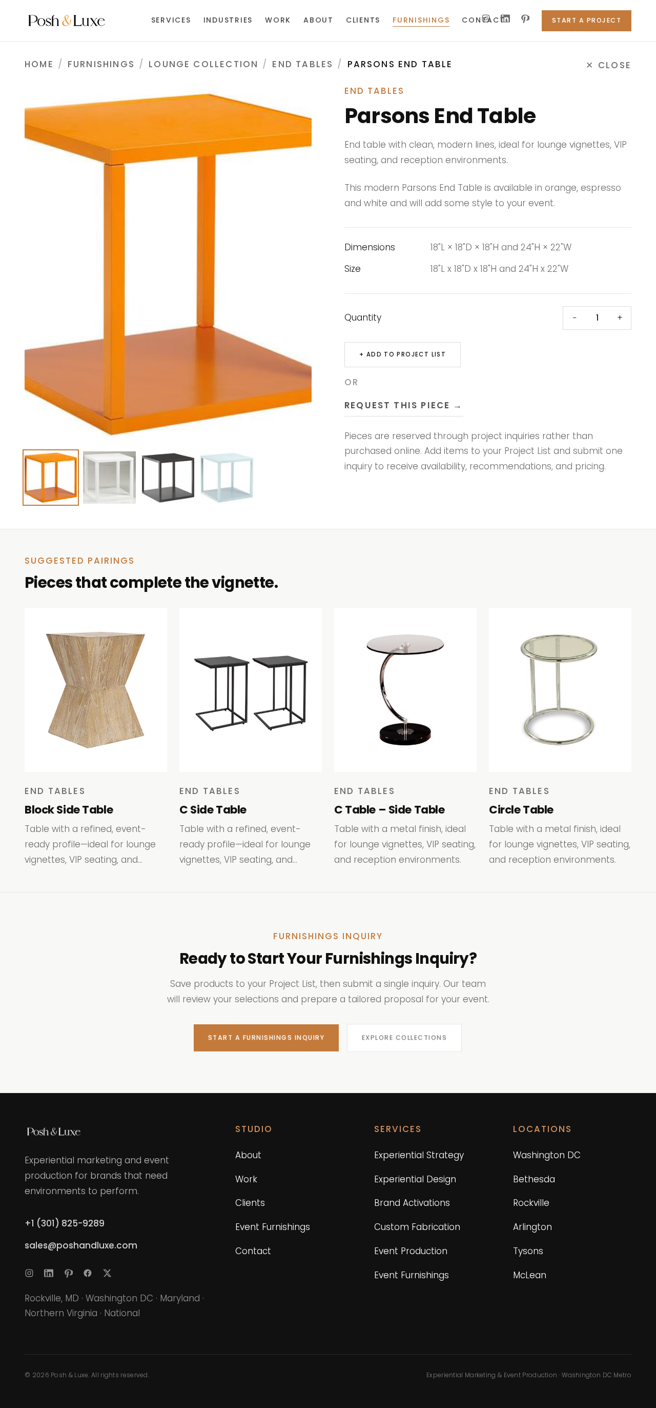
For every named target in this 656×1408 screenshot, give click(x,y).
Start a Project (586, 20)
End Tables (302, 64)
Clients (250, 1203)
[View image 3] (168, 477)
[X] (107, 1273)
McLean (529, 1275)
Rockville (531, 1203)
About (248, 1155)
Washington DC (547, 1155)
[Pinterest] (524, 18)
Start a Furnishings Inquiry (266, 1037)
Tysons (528, 1251)
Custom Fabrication (417, 1227)
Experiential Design (415, 1179)
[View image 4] (226, 477)
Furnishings (101, 64)
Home (39, 64)
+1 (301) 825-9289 (65, 1223)
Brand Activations (412, 1203)
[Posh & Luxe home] (80, 20)
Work (246, 1179)
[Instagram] (485, 18)
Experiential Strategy (419, 1155)
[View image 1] (51, 477)
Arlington (532, 1227)
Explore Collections (404, 1037)
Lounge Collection (203, 64)
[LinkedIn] (505, 18)
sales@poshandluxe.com (81, 1245)
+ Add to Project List (402, 354)
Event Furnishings (272, 1227)
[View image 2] (109, 477)
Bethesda (534, 1179)
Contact (253, 1251)
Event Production (410, 1251)
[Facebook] (87, 1273)
